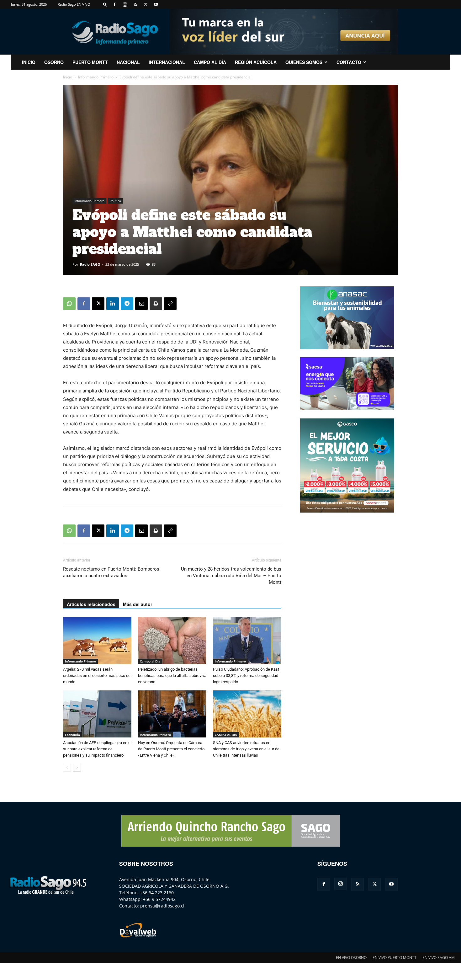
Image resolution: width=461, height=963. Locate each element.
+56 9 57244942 (159, 899)
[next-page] (77, 768)
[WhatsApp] (69, 303)
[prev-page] (67, 768)
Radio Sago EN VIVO (74, 4)
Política (115, 201)
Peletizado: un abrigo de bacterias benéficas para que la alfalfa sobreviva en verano (172, 675)
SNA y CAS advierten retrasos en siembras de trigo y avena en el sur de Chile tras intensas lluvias (246, 749)
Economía (72, 734)
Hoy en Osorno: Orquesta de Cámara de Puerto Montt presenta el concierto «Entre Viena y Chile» (171, 749)
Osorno (54, 62)
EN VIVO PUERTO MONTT (394, 957)
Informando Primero (96, 77)
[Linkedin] (112, 303)
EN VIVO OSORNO (351, 957)
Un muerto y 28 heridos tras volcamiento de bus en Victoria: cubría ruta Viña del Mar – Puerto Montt (231, 575)
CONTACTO (348, 62)
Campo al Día (210, 62)
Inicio (67, 77)
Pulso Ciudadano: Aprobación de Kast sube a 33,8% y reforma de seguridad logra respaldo (246, 675)
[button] (105, 4)
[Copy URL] (170, 303)
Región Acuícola (256, 62)
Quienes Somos (303, 62)
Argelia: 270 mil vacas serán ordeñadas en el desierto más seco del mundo (97, 675)
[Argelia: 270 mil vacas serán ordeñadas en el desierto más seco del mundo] (97, 640)
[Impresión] (156, 303)
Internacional (167, 62)
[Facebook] (114, 4)
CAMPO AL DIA (226, 734)
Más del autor (137, 604)
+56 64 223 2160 (157, 893)
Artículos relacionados (91, 604)
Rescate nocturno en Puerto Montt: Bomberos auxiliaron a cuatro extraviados (111, 572)
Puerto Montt (90, 62)
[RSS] (135, 4)
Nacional (128, 62)
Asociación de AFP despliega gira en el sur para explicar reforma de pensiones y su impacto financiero (97, 749)
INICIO (28, 62)
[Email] (141, 303)
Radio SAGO (90, 264)
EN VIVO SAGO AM (438, 957)
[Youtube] (156, 4)
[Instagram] (125, 4)
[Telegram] (127, 303)
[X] (145, 4)
